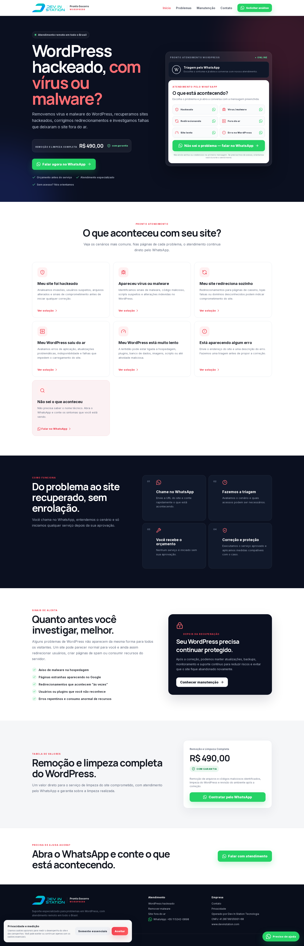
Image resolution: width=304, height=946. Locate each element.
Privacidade (219, 908)
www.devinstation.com (225, 924)
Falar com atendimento (247, 856)
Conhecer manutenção (199, 682)
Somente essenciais (92, 931)
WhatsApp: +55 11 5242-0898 (171, 919)
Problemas (183, 8)
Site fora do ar (156, 913)
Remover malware (159, 908)
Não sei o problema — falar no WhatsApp (218, 146)
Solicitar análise (257, 8)
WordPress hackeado (161, 903)
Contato (226, 8)
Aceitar (120, 931)
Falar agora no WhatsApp (63, 164)
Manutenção (206, 8)
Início (167, 8)
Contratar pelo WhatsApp (230, 797)
